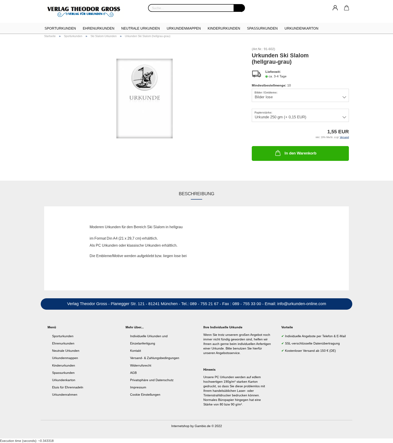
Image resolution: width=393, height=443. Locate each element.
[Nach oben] (380, 436)
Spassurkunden (63, 373)
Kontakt (135, 350)
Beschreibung (196, 193)
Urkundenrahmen (64, 394)
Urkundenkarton (301, 28)
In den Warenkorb (300, 153)
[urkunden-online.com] (86, 11)
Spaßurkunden (262, 28)
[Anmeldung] (335, 8)
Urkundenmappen (184, 28)
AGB (133, 373)
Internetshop (180, 426)
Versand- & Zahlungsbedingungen (154, 358)
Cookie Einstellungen (145, 394)
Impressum (138, 387)
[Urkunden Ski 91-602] (144, 98)
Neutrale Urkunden (140, 28)
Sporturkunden (60, 28)
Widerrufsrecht (140, 365)
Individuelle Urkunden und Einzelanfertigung (149, 339)
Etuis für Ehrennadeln (67, 387)
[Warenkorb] (346, 8)
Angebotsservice (228, 353)
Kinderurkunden (224, 28)
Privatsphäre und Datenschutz (152, 380)
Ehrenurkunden (98, 28)
